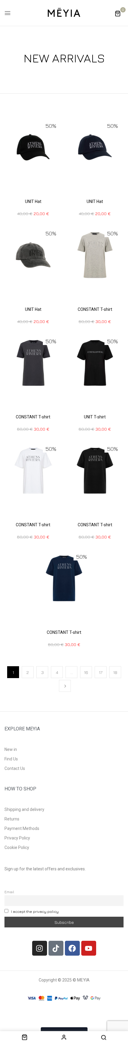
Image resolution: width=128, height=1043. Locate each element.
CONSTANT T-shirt (95, 309)
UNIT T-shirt (95, 417)
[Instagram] (39, 948)
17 (100, 672)
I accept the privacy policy (35, 911)
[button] (118, 13)
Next (65, 686)
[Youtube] (88, 948)
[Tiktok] (56, 948)
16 (86, 672)
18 (115, 672)
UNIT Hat (33, 201)
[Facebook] (72, 948)
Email (9, 892)
